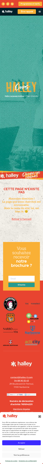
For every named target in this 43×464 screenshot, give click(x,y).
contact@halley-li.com (21, 377)
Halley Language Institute (14, 96)
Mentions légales (21, 409)
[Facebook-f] (3, 4)
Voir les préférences (21, 455)
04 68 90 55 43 (21, 380)
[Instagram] (7, 4)
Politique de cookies (11, 461)
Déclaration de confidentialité (28, 461)
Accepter (21, 443)
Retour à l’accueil (21, 218)
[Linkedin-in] (12, 4)
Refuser (22, 449)
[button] (40, 416)
